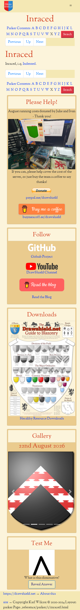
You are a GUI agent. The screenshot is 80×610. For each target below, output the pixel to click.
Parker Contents (18, 28)
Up (28, 42)
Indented (29, 64)
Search (67, 34)
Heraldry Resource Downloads (42, 418)
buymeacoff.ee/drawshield (42, 217)
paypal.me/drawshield (42, 198)
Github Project (41, 256)
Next (39, 42)
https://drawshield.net (19, 594)
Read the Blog (42, 297)
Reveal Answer (41, 584)
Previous (14, 42)
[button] (13, 491)
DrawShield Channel (41, 272)
